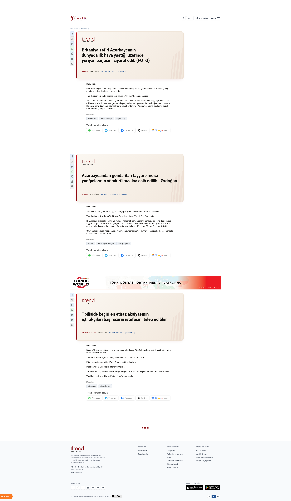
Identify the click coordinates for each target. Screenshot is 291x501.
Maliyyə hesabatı (173, 467)
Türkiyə (90, 243)
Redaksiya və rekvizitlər (175, 454)
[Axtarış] (183, 18)
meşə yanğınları (124, 243)
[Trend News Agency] (77, 449)
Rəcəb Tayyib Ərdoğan (106, 243)
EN (209, 496)
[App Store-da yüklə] (194, 487)
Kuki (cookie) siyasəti (203, 461)
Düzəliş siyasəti (172, 464)
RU (218, 496)
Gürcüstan (92, 386)
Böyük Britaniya (106, 119)
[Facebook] (78, 488)
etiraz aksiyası (105, 386)
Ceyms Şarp (121, 119)
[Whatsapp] (73, 488)
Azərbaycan (92, 119)
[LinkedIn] (98, 488)
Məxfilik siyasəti (201, 454)
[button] (72, 34)
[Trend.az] (78, 18)
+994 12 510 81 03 (77, 469)
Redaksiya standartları (175, 461)
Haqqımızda (171, 451)
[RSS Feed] (103, 488)
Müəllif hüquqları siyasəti (204, 457)
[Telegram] (93, 488)
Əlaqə (169, 457)
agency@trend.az (76, 472)
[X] (83, 488)
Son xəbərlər (142, 451)
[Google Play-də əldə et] (212, 487)
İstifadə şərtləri (201, 451)
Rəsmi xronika (143, 454)
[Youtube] (88, 488)
